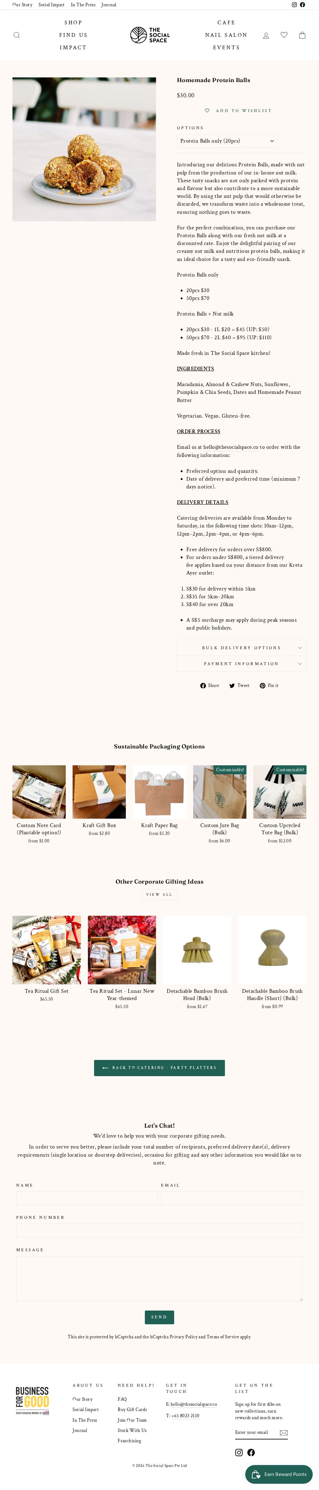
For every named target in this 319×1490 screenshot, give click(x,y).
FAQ (122, 1399)
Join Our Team (132, 1420)
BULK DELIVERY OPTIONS (241, 648)
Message (30, 1250)
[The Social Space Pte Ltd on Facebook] (251, 1452)
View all (159, 894)
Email (171, 1185)
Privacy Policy (184, 1337)
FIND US (73, 35)
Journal (109, 5)
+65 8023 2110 (185, 1416)
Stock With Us (132, 1430)
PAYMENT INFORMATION (241, 664)
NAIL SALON (226, 35)
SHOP (73, 22)
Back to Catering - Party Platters (164, 1068)
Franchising (129, 1441)
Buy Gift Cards (132, 1409)
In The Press (83, 5)
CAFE (226, 22)
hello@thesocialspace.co (230, 447)
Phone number (40, 1217)
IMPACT (73, 47)
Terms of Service (223, 1337)
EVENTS (226, 47)
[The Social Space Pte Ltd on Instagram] (239, 1452)
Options (190, 128)
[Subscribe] (284, 1433)
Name (25, 1185)
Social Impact (52, 5)
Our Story (22, 5)
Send (159, 1317)
